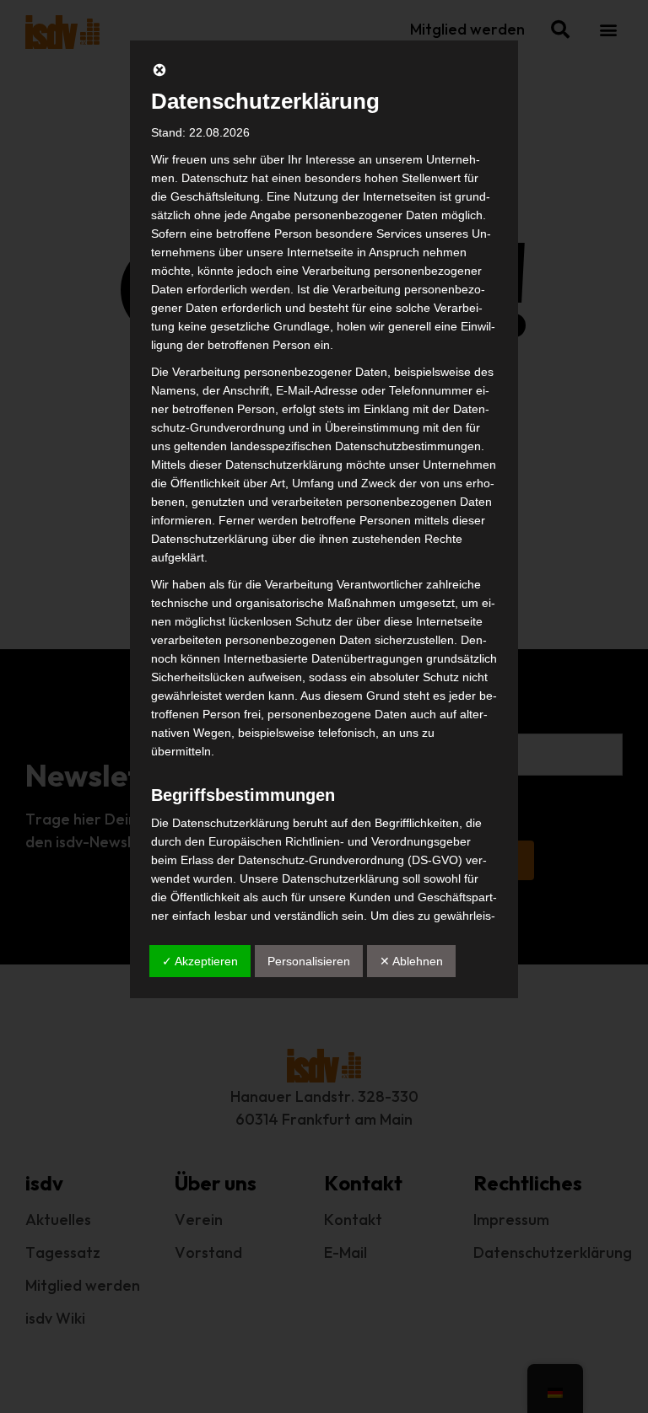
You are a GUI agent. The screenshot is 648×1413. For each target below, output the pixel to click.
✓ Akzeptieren (200, 961)
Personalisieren (308, 961)
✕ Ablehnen (411, 961)
